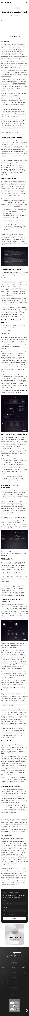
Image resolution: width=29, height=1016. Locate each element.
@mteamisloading (21, 824)
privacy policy (13, 914)
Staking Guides (14, 987)
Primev (7, 824)
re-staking (10, 295)
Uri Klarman (8, 70)
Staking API (3, 972)
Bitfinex (15, 979)
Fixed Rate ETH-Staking (5, 982)
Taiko (19, 195)
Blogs (13, 984)
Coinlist (15, 977)
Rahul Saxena (21, 831)
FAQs (13, 992)
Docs (13, 994)
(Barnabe (15, 83)
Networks (13, 989)
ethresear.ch (21, 83)
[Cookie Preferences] (27, 1010)
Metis (24, 665)
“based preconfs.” (6, 76)
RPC (2, 977)
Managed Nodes (3, 979)
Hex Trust (15, 982)
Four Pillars (17, 206)
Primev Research (21, 51)
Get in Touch (24, 972)
